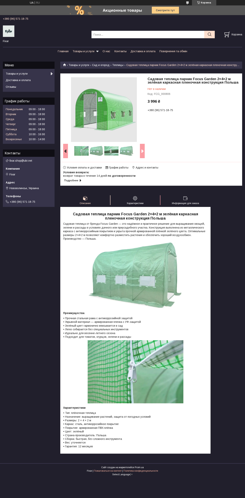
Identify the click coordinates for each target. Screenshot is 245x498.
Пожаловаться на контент (108, 471)
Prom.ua (139, 467)
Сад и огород (100, 65)
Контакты (120, 51)
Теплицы (117, 65)
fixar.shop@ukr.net (21, 160)
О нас (106, 51)
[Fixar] (45, 31)
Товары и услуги (83, 51)
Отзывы (11, 86)
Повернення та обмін (173, 51)
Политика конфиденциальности (140, 471)
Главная (63, 51)
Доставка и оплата (143, 51)
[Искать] (209, 34)
